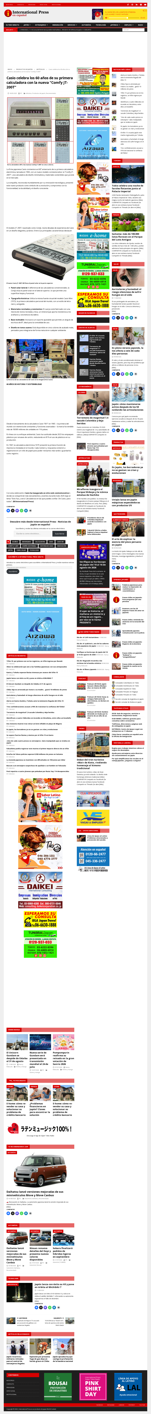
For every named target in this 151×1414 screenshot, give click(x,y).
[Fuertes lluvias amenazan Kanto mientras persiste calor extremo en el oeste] (84, 372)
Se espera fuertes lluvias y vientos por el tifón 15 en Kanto (30, 735)
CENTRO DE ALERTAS (86, 328)
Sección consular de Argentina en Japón (129, 699)
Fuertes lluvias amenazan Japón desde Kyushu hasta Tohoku (98, 362)
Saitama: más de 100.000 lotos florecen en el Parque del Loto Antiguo (127, 236)
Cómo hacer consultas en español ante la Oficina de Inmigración (127, 735)
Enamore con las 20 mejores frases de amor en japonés (133, 611)
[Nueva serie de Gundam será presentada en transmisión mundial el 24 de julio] (40, 1042)
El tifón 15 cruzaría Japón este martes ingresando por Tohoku (97, 339)
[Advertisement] (75, 51)
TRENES (81, 728)
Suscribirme (13, 571)
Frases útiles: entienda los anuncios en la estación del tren (133, 622)
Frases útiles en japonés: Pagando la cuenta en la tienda (132, 666)
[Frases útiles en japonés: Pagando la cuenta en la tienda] (116, 666)
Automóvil (86, 25)
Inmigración (57, 25)
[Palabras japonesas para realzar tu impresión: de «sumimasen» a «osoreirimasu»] (116, 587)
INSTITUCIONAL (56, 4)
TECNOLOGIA (13, 1278)
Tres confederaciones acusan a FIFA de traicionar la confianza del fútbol (35, 707)
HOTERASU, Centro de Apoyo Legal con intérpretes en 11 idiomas (127, 730)
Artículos (29, 93)
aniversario (26, 542)
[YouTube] (145, 5)
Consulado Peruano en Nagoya (126, 692)
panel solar (21, 550)
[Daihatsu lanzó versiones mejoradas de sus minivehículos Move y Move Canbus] (40, 1170)
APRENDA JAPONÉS (121, 580)
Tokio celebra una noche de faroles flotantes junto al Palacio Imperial (127, 188)
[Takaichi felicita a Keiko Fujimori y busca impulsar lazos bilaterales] (81, 532)
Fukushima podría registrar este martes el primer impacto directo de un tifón (38, 749)
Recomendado (51, 93)
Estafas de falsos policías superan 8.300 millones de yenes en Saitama (35, 754)
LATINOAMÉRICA (84, 387)
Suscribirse (59, 533)
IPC (21, 93)
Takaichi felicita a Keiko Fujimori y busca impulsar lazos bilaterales (97, 532)
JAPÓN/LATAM (84, 458)
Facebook (99, 1405)
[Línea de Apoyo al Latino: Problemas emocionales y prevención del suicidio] (81, 838)
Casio (51, 542)
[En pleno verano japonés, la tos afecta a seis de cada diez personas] (128, 336)
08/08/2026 (117, 413)
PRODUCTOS (118, 442)
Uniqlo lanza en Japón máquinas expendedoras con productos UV (126, 502)
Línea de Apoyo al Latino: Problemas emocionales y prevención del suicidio (97, 838)
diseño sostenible (29, 546)
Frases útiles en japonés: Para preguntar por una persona (132, 599)
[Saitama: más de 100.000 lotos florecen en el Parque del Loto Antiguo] (128, 222)
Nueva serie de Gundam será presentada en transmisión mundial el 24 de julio (39, 1059)
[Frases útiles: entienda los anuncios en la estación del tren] (116, 622)
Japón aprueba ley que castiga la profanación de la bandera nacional (63, 1359)
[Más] (9, 1207)
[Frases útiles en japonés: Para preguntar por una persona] (116, 600)
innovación (61, 546)
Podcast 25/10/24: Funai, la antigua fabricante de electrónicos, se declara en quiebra (98, 700)
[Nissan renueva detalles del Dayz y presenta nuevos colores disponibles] (40, 1238)
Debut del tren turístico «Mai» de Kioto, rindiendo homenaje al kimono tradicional (92, 764)
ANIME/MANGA (14, 1030)
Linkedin (121, 1405)
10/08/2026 (11, 726)
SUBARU (63, 1262)
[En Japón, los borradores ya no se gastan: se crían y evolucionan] (128, 456)
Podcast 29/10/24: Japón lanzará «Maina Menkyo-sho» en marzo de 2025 (97, 686)
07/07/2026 (58, 1067)
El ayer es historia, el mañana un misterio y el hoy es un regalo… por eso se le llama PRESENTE (92, 617)
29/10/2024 (92, 690)
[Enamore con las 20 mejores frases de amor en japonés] (116, 611)
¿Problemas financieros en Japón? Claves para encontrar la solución (40, 1109)
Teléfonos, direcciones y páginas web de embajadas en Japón (127, 725)
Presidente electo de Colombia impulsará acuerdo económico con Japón (96, 521)
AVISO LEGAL (43, 4)
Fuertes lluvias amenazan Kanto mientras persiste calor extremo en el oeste (97, 374)
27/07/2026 (35, 1263)
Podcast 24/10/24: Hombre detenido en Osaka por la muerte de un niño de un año (97, 715)
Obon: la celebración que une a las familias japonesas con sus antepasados (37, 667)
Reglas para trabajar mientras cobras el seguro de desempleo (128, 749)
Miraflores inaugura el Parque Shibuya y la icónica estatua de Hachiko (92, 492)
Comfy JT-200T (13, 546)
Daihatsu (35, 1199)
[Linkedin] (137, 5)
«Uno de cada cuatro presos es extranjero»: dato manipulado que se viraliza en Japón (38, 742)
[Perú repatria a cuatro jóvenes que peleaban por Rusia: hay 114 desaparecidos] (81, 446)
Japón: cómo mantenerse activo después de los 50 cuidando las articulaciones (127, 407)
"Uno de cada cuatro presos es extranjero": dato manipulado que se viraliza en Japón (132, 119)
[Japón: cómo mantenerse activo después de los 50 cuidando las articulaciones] (128, 392)
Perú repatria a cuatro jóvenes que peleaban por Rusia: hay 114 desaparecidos (38, 771)
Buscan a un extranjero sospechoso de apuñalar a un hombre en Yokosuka (36, 766)
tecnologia (34, 550)
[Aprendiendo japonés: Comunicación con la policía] (116, 633)
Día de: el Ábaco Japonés (86, 669)
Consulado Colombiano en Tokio (127, 683)
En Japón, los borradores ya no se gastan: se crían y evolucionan (32, 729)
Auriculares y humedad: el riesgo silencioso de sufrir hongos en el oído (35, 695)
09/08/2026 (117, 357)
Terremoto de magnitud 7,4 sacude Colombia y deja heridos (30, 712)
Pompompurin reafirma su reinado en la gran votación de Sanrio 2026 (63, 1058)
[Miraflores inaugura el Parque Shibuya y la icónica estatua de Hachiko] (93, 474)
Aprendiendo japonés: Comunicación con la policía (133, 632)
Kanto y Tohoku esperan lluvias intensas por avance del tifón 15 (32, 672)
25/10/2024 (92, 705)
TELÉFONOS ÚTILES (121, 708)
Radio (140, 25)
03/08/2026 (12, 1199)
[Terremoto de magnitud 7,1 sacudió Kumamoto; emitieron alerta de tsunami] (84, 348)
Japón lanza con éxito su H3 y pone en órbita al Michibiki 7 (30, 678)
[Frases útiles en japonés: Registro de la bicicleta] (116, 644)
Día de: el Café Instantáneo (88, 637)
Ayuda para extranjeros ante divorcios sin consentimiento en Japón (127, 754)
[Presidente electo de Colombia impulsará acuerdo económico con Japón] (81, 520)
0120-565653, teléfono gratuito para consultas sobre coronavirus (126, 720)
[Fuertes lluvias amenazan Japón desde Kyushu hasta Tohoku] (84, 361)
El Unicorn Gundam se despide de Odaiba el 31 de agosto (29, 684)
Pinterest (132, 1405)
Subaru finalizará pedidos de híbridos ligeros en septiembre (63, 1252)
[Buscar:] (133, 30)
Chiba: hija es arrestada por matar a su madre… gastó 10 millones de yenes (37, 690)
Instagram (110, 1405)
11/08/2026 (11, 663)
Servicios (71, 25)
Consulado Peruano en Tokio (125, 695)
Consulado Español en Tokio (125, 689)
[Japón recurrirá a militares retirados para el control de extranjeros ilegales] (17, 1346)
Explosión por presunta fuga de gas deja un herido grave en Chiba (40, 1359)
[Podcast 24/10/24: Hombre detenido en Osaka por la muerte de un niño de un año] (81, 714)
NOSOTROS (9, 4)
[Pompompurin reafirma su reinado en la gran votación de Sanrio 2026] (63, 1042)
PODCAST (82, 678)
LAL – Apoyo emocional (88, 831)
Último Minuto (12, 25)
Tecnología (101, 25)
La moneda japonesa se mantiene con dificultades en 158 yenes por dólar (36, 760)
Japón (26, 25)
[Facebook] (128, 5)
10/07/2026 (35, 1070)
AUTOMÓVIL (13, 1225)
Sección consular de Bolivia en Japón (128, 702)
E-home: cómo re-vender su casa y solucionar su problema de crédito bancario (16, 1109)
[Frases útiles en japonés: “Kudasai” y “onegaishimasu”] (116, 655)
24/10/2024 (92, 720)
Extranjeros (40, 25)
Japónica (114, 25)
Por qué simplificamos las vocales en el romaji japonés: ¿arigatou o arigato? (127, 760)
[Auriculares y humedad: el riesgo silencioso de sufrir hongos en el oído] (128, 278)
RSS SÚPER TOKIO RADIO (89, 632)
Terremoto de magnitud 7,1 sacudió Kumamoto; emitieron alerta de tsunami (97, 350)
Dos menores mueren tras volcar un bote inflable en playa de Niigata (34, 724)
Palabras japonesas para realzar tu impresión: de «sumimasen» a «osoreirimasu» (132, 588)
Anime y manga (21, 1067)
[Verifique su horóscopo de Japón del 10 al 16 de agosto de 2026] (93, 551)
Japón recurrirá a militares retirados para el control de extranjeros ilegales (16, 1360)
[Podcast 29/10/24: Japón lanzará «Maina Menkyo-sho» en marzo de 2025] (81, 686)
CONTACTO (20, 4)
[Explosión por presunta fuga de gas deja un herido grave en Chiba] (40, 1346)
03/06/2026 (117, 548)
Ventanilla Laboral (122, 743)
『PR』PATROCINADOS (17, 1081)
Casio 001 (60, 542)
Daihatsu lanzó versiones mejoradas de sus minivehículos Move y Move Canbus (35, 1193)
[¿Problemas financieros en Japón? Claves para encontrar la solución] (40, 1093)
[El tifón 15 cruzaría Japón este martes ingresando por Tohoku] (84, 338)
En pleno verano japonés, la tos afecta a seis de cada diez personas (127, 350)
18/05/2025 (13, 93)
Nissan (39, 1265)
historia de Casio (46, 546)
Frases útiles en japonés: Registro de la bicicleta (132, 643)
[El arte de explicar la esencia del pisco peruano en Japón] (128, 527)
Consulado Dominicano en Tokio (127, 686)
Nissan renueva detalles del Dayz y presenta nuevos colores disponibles (40, 1254)
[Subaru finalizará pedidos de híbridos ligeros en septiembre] (63, 1238)
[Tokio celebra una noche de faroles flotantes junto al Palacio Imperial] (128, 174)
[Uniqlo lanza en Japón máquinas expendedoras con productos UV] (128, 488)
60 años (15, 542)
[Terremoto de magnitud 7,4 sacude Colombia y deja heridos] (93, 403)
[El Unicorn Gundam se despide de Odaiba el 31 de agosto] (17, 1042)
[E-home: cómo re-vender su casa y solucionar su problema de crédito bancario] (17, 1093)
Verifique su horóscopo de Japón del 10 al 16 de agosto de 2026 (93, 564)
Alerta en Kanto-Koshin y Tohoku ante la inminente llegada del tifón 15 (35, 701)
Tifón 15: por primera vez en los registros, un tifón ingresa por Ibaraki (34, 661)
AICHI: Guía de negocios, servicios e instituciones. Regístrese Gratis (126, 714)
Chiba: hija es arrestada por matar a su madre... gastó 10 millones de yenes (131, 86)
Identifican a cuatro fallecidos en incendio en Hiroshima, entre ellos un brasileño (39, 718)
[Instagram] (132, 5)
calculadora (40, 542)
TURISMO (117, 161)
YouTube (142, 1405)
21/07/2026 (58, 1260)
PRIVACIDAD (31, 4)
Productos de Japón (24, 69)
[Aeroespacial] (19, 1292)
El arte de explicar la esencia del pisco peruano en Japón (126, 542)
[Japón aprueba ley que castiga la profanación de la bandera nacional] (63, 1346)
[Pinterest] (141, 5)
